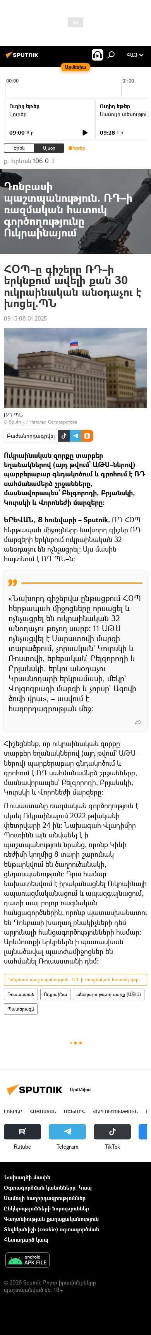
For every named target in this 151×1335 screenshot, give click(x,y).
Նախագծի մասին (27, 1177)
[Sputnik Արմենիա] (23, 57)
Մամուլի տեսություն (125, 114)
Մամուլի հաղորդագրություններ (45, 1198)
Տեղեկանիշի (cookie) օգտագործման (51, 1229)
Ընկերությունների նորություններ (46, 1208)
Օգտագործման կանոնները (40, 1187)
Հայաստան (43, 1111)
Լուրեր (18, 114)
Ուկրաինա (55, 994)
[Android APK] (27, 1260)
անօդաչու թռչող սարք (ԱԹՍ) (108, 994)
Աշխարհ (74, 1111)
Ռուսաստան (20, 994)
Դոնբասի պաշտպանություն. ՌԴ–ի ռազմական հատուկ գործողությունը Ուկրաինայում (77, 979)
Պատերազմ (20, 1009)
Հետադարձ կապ (26, 1239)
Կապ (85, 1187)
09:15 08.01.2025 (25, 318)
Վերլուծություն (115, 1111)
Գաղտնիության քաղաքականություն (51, 1218)
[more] (138, 722)
